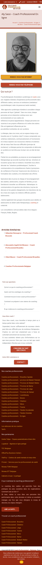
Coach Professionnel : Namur (11, 537)
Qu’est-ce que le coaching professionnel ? (18, 287)
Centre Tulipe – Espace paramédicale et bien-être (18, 439)
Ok (21, 562)
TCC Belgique (6, 448)
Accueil (15, 22)
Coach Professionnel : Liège (11, 528)
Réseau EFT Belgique (9, 471)
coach (35, 97)
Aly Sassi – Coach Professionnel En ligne (29, 24)
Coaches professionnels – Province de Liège (17, 389)
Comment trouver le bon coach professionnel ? (20, 297)
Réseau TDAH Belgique (10, 467)
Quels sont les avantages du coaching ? (17, 292)
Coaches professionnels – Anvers (13, 398)
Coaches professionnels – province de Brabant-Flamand (21, 380)
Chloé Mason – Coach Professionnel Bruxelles (22, 257)
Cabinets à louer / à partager (11, 476)
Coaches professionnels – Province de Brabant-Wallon (20, 383)
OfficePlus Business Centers (11, 453)
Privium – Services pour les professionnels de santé (20, 462)
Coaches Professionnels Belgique (18, 266)
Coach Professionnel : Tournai (12, 531)
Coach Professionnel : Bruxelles (12, 522)
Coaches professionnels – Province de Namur (17, 386)
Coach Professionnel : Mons (11, 534)
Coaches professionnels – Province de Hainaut (18, 392)
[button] (10, 2)
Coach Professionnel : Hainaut (12, 543)
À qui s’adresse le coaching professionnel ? (19, 309)
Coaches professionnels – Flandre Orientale (17, 413)
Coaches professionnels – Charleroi (14, 401)
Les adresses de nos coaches (12, 426)
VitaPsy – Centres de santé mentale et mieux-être (19, 458)
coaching (33, 203)
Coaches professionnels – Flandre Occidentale (18, 410)
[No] (40, 558)
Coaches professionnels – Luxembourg (15, 395)
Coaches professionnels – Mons (13, 404)
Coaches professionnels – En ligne (28, 22)
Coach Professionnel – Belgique (25, 550)
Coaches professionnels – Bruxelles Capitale (17, 377)
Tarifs (3, 429)
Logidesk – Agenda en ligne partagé (14, 444)
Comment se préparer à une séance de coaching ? (20, 303)
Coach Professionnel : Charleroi (12, 525)
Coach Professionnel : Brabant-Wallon (14, 540)
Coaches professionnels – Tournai (13, 407)
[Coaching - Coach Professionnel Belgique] (11, 7)
